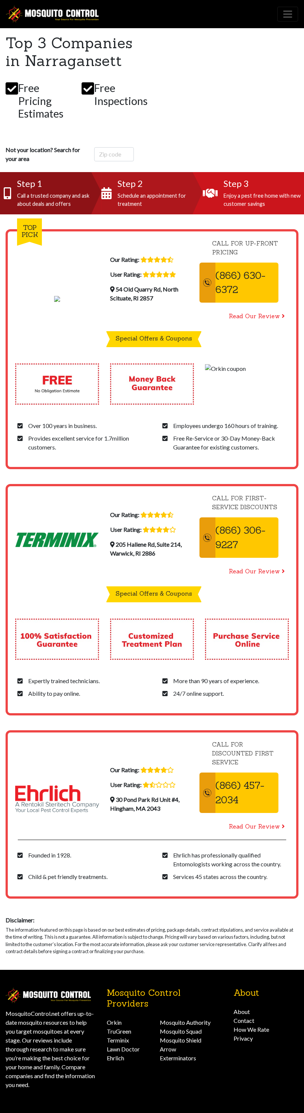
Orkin (114, 1022)
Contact (244, 1020)
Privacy (243, 1038)
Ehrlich (115, 1057)
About (242, 1011)
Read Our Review (254, 316)
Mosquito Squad (181, 1031)
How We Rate (251, 1029)
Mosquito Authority (185, 1022)
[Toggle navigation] (287, 14)
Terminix (118, 1040)
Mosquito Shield (180, 1040)
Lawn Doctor (123, 1049)
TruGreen (119, 1031)
